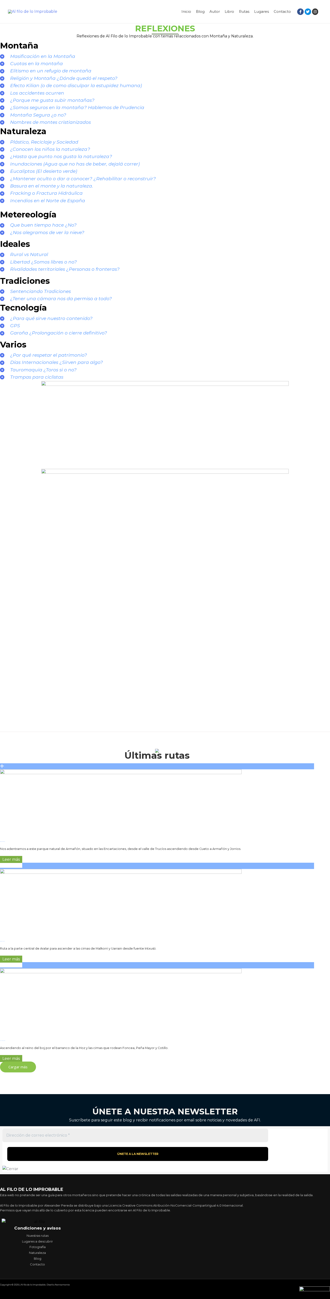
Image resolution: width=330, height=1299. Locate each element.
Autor (214, 11)
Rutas (244, 11)
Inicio (186, 11)
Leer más (11, 859)
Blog (200, 11)
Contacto (282, 11)
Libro (229, 11)
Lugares (261, 11)
